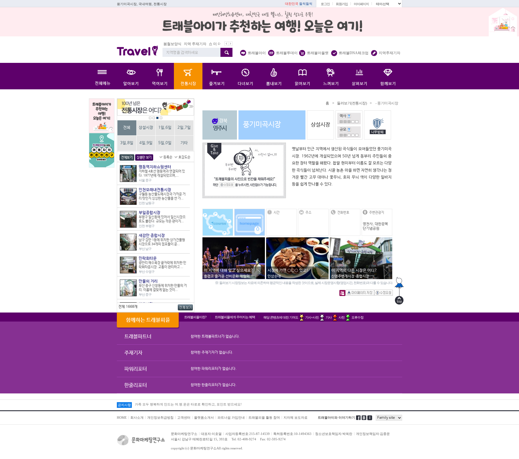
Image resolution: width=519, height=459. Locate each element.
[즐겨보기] (216, 76)
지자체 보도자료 (296, 417)
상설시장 (146, 127)
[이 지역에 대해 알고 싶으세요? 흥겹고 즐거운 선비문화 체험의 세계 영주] (233, 240)
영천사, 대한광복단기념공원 (375, 226)
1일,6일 (164, 127)
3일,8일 (126, 143)
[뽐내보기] (274, 76)
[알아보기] (131, 76)
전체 (126, 127)
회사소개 (137, 417)
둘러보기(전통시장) (352, 103)
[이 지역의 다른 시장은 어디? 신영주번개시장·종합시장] (361, 240)
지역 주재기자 (191, 44)
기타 (184, 143)
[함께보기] (388, 76)
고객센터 (183, 417)
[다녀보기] (245, 76)
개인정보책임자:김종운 (373, 434)
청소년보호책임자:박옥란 (333, 434)
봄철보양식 (168, 44)
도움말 (349, 116)
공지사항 (124, 405)
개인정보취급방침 (160, 417)
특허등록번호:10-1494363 (292, 434)
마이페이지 (361, 4)
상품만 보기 (144, 157)
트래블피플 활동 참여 (264, 417)
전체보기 (127, 157)
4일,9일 (146, 143)
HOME (122, 417)
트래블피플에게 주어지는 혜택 (235, 317)
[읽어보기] (302, 76)
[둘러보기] (188, 76)
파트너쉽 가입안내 (231, 417)
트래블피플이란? (195, 317)
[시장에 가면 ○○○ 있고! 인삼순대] (297, 240)
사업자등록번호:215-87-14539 (247, 434)
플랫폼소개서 (204, 417)
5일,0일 (164, 143)
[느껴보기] (331, 76)
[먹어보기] (159, 76)
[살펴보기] (359, 76)
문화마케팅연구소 (184, 434)
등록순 (167, 157)
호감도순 (184, 157)
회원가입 (342, 4)
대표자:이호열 (211, 434)
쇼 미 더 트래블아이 (220, 44)
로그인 (325, 4)
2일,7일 (184, 127)
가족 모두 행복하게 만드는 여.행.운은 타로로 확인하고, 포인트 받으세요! (188, 405)
